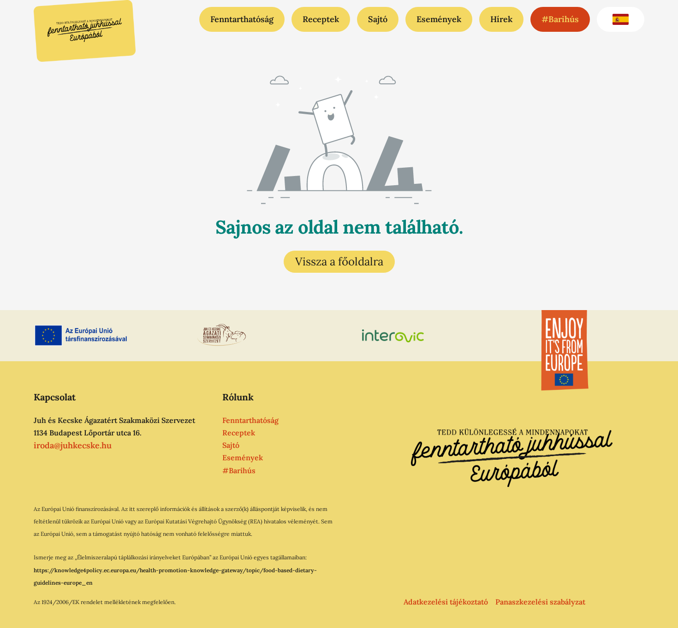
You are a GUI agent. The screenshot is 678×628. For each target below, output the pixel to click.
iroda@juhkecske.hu (73, 445)
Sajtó (377, 19)
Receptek (321, 19)
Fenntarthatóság (242, 19)
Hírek (501, 19)
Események (438, 19)
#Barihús (560, 19)
